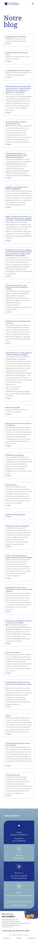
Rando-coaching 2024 (13, 407)
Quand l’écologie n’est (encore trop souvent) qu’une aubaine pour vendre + (19, 684)
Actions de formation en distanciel (17, 526)
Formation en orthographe (15, 455)
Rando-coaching (11, 485)
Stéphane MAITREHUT (19, 835)
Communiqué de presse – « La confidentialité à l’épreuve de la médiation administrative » (16, 155)
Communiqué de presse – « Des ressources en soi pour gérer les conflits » (17, 287)
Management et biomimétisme (16, 37)
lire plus (8, 43)
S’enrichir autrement (13, 652)
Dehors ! (8, 716)
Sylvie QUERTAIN (19, 841)
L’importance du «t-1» (13, 775)
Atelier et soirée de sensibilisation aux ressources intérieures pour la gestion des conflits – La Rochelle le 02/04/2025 (19, 218)
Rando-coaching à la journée (15, 514)
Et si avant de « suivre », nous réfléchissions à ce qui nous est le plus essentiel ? (19, 589)
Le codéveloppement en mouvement (18, 70)
